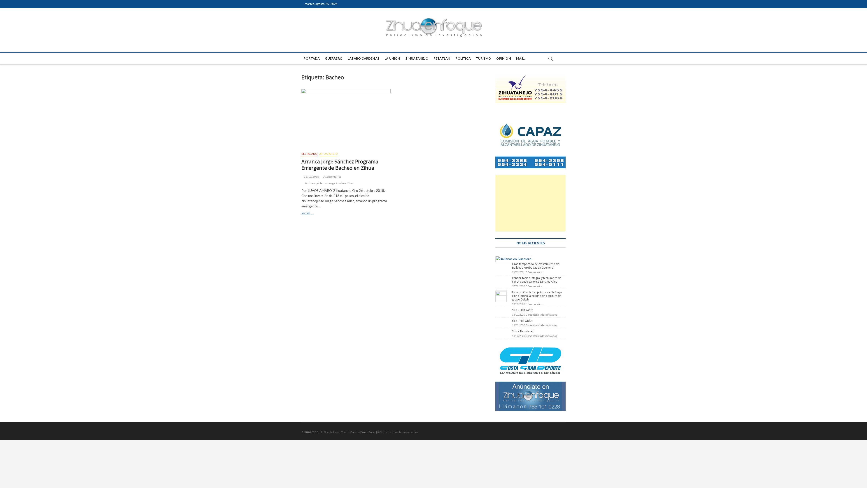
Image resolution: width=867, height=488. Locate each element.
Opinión (503, 58)
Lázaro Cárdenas (363, 58)
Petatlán (442, 58)
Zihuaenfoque (311, 432)
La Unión (392, 58)
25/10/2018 (311, 176)
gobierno (321, 183)
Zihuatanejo (417, 58)
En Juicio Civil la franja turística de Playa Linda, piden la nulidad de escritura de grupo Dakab (537, 295)
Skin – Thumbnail (522, 331)
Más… (521, 58)
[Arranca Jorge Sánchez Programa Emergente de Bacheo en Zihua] (346, 118)
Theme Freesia (350, 432)
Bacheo (310, 183)
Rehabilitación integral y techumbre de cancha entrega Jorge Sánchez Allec (536, 280)
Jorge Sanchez (337, 183)
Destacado (309, 153)
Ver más (311, 213)
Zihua (350, 183)
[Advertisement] (530, 203)
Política (463, 58)
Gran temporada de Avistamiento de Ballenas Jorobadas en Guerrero (535, 266)
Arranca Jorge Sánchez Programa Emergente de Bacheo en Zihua (339, 164)
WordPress (368, 432)
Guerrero (334, 58)
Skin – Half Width (522, 310)
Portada (312, 58)
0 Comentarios (332, 176)
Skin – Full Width (522, 321)
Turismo (483, 58)
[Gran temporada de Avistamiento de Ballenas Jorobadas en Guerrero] (513, 258)
